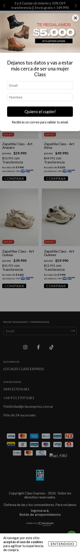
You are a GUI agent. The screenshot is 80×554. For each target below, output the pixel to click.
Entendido (62, 544)
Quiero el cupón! (40, 111)
